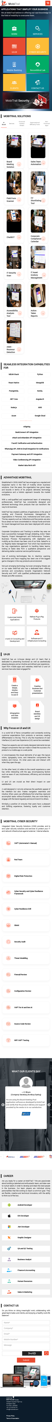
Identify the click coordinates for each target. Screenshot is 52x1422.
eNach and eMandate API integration (26, 289)
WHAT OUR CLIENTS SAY (26, 922)
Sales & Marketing (25, 1143)
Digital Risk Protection (23, 727)
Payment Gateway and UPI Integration (27, 305)
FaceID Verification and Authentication (27, 294)
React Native (14, 234)
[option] (26, 956)
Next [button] (48, 955)
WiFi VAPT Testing (21, 891)
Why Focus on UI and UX (17, 579)
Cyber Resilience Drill (22, 760)
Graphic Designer (24, 1088)
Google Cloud (40, 267)
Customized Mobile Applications (14, 469)
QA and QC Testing (25, 1099)
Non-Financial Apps (47, 123)
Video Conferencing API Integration (27, 311)
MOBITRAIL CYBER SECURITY (20, 672)
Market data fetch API (27, 316)
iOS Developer (23, 1067)
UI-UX (7, 505)
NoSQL (40, 242)
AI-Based (4, 123)
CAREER (8, 1027)
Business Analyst (24, 1110)
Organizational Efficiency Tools (35, 123)
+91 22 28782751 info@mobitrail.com (12, 1259)
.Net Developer (23, 1078)
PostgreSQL (14, 242)
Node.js (14, 258)
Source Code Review (22, 875)
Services (11, 123)
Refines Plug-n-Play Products (37, 469)
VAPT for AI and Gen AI (23, 858)
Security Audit (20, 793)
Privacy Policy (10, 1267)
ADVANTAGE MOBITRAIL (18, 328)
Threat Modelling (21, 809)
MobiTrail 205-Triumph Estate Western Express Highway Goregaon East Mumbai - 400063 (14, 1258)
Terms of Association (12, 1269)
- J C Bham (26, 944)
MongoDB (40, 234)
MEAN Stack (14, 225)
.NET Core (14, 250)
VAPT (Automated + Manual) (25, 694)
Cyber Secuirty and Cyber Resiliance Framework (28, 743)
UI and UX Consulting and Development (14, 491)
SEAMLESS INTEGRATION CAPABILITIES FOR (27, 217)
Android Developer (25, 1056)
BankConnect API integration (26, 283)
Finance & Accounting (26, 1121)
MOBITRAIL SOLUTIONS (17, 116)
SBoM (16, 776)
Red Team (18, 710)
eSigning (26, 278)
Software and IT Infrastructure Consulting (37, 490)
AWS (40, 258)
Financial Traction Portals (22, 123)
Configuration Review (22, 842)
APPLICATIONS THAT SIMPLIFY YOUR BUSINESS (24, 9)
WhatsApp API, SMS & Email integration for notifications (27, 300)
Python (40, 225)
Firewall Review (20, 825)
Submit (26, 1211)
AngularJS (40, 250)
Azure (14, 267)
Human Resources (25, 1132)
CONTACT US (11, 1156)
